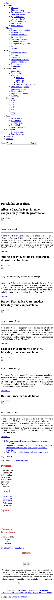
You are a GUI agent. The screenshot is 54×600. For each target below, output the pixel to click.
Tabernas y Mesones (19, 62)
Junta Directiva (17, 26)
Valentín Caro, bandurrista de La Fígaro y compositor (27, 452)
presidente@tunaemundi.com (12, 548)
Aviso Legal (7, 496)
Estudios (14, 46)
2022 (13, 111)
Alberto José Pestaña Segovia (13, 236)
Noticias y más (17, 132)
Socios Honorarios (18, 21)
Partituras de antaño (19, 35)
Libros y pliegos (17, 91)
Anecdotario (16, 120)
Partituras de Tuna (18, 32)
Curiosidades (16, 125)
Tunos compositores (19, 39)
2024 (13, 114)
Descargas (15, 96)
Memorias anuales (18, 14)
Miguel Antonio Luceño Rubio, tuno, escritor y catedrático (29, 445)
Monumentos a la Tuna (20, 59)
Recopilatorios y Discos (20, 44)
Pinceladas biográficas (20, 87)
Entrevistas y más (18, 134)
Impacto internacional (19, 93)
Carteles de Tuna (17, 57)
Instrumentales (16, 37)
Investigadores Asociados (21, 12)
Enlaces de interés (18, 127)
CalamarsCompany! (19, 597)
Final (26, 461)
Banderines (15, 66)
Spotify (14, 48)
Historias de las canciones (21, 30)
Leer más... (5, 251)
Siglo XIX (20, 82)
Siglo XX (20, 80)
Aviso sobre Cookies (7, 504)
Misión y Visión (17, 10)
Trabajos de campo (18, 89)
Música (9, 28)
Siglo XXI (20, 78)
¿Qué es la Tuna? (18, 19)
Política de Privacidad (7, 499)
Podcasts (9, 139)
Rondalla (18, 245)
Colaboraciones (17, 123)
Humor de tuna (17, 64)
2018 (13, 107)
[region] (27, 171)
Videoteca (15, 55)
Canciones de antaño (19, 41)
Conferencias (16, 73)
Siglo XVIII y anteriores (25, 84)
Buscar (4, 143)
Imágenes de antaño (19, 53)
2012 (13, 100)
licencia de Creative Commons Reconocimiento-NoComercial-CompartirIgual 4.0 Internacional (26, 591)
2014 (13, 102)
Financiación (16, 23)
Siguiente (20, 461)
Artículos (14, 75)
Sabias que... (16, 71)
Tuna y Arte (10, 136)
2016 (13, 105)
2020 (13, 109)
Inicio (8, 3)
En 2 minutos (16, 118)
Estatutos (14, 8)
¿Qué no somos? (17, 17)
